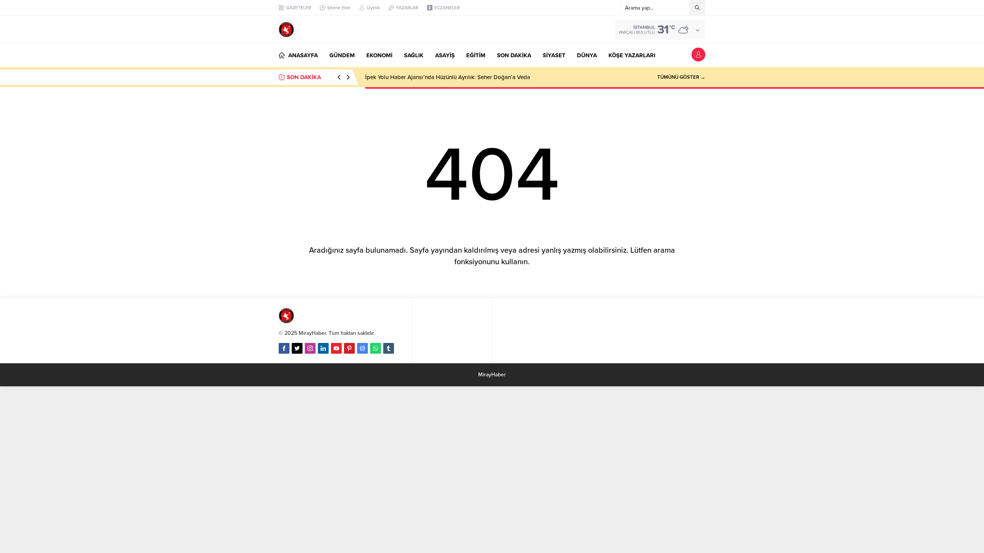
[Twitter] (297, 348)
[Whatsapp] (375, 348)
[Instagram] (310, 348)
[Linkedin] (323, 348)
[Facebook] (284, 348)
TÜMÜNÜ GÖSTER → (681, 77)
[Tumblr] (388, 348)
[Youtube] (336, 348)
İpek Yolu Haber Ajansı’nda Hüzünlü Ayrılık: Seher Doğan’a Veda (447, 77)
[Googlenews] (362, 348)
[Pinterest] (349, 348)
